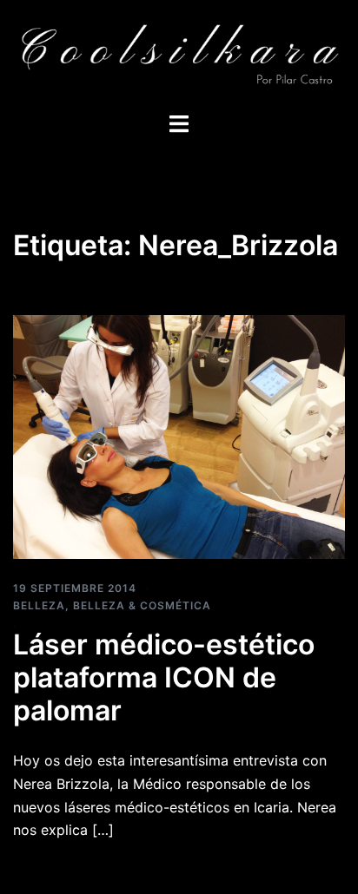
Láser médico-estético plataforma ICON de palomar (164, 678)
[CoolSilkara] (179, 53)
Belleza (39, 605)
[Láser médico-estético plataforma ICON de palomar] (179, 435)
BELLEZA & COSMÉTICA (142, 605)
